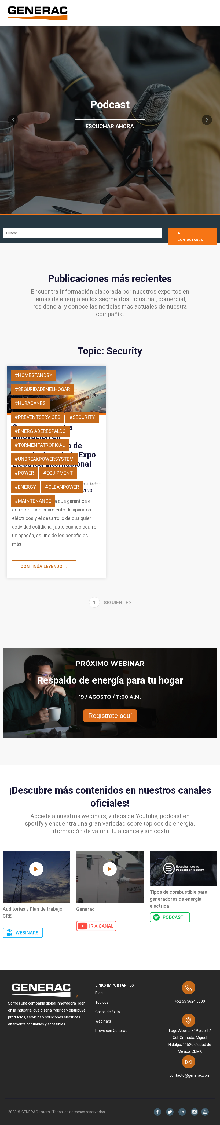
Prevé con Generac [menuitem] (111, 1030)
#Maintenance (33, 501)
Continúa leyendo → (44, 566)
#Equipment (58, 473)
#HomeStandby (33, 375)
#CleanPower (62, 487)
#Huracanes (30, 403)
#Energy (25, 487)
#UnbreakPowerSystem (44, 459)
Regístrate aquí (110, 715)
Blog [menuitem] (99, 993)
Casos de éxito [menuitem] (107, 1012)
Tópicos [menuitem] (101, 1002)
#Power (24, 473)
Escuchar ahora (110, 126)
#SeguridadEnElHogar (42, 389)
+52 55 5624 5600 (190, 1001)
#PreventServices (37, 417)
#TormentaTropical (40, 445)
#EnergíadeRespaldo (40, 431)
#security (82, 417)
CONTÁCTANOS (190, 240)
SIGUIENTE (116, 602)
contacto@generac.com (190, 1075)
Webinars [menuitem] (103, 1021)
